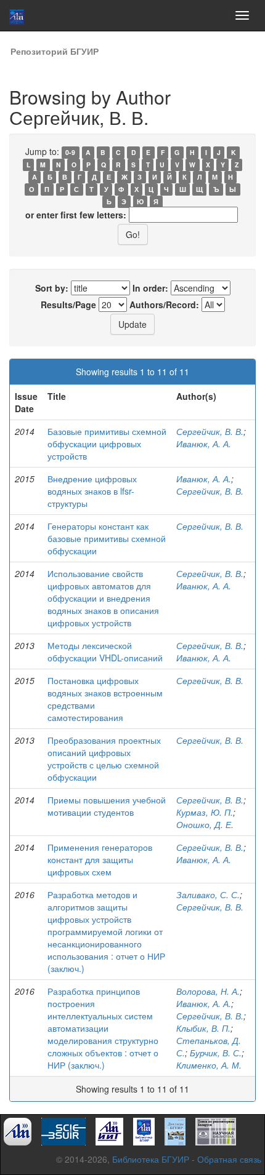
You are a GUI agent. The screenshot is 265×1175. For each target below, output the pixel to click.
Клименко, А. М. (209, 1065)
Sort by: (51, 288)
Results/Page (68, 304)
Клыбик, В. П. (203, 1028)
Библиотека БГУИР (150, 1159)
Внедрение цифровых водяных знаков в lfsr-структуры (92, 490)
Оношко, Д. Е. (205, 824)
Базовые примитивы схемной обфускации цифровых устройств (106, 443)
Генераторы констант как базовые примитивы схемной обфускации (106, 538)
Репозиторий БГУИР (54, 51)
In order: (150, 288)
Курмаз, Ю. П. (204, 812)
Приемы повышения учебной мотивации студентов (106, 806)
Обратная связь (229, 1159)
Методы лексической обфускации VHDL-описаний (105, 651)
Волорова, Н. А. (208, 991)
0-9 (70, 152)
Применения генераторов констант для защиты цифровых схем (99, 859)
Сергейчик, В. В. (209, 431)
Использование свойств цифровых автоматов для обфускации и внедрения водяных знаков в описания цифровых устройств (103, 598)
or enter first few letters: (75, 215)
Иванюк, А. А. (203, 443)
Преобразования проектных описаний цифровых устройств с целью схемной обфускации (104, 758)
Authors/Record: (164, 304)
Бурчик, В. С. (216, 1052)
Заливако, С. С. (208, 894)
